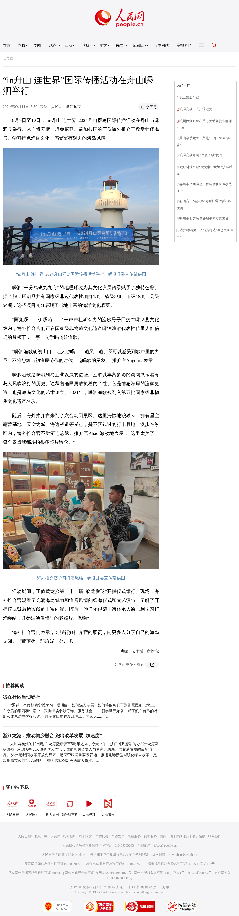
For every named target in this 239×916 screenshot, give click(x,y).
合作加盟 (118, 836)
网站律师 (182, 836)
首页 (6, 45)
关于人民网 (52, 836)
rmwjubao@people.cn (183, 854)
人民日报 (12, 815)
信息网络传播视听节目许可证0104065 (35, 873)
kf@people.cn (77, 854)
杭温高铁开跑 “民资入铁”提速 (200, 155)
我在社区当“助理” (21, 696)
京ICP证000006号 (199, 873)
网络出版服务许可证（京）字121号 (159, 873)
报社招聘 (69, 836)
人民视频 (88, 815)
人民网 (8, 59)
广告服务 (102, 836)
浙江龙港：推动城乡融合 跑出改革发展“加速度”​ (52, 735)
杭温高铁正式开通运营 (195, 109)
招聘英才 (85, 836)
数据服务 (150, 836)
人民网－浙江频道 (66, 107)
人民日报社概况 (29, 836)
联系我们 (214, 836)
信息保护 (198, 836)
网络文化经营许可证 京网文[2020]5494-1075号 (98, 873)
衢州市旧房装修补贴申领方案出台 (203, 218)
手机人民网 (50, 815)
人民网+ (31, 815)
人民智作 (108, 815)
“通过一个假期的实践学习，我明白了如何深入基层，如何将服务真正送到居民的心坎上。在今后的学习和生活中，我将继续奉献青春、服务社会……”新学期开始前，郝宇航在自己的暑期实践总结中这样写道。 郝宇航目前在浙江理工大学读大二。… (80, 710)
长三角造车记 (189, 97)
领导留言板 (70, 815)
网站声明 (166, 836)
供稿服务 (134, 836)
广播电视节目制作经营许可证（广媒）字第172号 (179, 864)
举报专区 (184, 45)
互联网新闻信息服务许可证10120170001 (53, 864)
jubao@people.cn (165, 845)
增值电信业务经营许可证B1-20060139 (113, 864)
